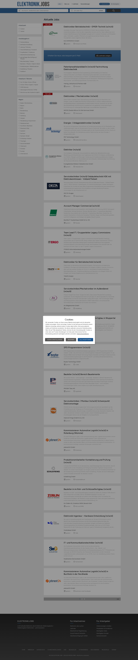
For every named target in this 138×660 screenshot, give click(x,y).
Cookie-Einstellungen (54, 339)
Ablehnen (71, 339)
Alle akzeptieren (85, 339)
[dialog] (69, 330)
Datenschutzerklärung (83, 334)
